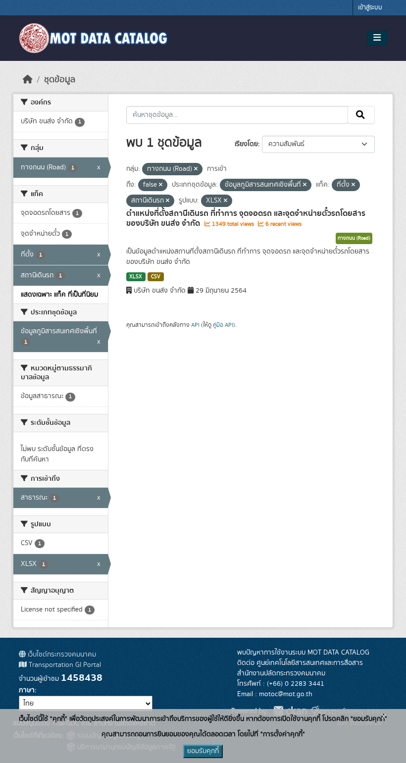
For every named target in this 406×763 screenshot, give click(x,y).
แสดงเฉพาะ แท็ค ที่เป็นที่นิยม (59, 295)
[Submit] (361, 115)
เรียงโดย (246, 144)
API (195, 324)
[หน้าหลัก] (28, 79)
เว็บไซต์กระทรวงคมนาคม (61, 655)
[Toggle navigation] (377, 38)
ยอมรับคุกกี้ (203, 751)
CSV (155, 277)
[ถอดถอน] (196, 169)
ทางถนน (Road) (354, 238)
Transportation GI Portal (64, 665)
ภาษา (27, 690)
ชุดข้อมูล (59, 79)
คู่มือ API (223, 324)
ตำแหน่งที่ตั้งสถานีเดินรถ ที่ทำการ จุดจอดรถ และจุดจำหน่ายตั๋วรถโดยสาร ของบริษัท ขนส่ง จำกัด (245, 218)
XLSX (135, 277)
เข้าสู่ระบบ (370, 7)
